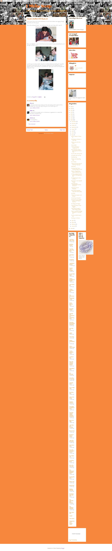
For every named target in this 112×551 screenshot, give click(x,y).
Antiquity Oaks (71, 383)
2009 (72, 120)
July (73, 131)
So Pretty (73, 193)
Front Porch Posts (71, 446)
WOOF (70, 516)
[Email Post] (45, 97)
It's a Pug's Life (71, 456)
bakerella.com (71, 255)
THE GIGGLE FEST (71, 369)
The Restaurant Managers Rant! (71, 471)
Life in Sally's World (72, 347)
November (74, 123)
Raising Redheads (71, 490)
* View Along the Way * (71, 352)
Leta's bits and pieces (71, 441)
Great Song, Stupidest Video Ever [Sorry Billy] (76, 191)
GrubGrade (71, 259)
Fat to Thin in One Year (71, 378)
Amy (31, 103)
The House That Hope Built (71, 495)
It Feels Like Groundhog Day (76, 159)
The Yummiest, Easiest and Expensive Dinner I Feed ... (76, 151)
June (73, 133)
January (73, 226)
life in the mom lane (71, 466)
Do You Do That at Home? (71, 435)
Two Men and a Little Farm (71, 250)
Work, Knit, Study (71, 398)
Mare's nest (71, 481)
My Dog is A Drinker (75, 218)
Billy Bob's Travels (71, 309)
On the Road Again (71, 274)
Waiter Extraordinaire (72, 341)
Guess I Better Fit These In (76, 137)
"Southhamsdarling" (71, 264)
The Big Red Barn (71, 477)
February (73, 224)
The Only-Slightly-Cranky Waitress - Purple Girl (71, 414)
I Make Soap (39, 6)
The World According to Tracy (71, 407)
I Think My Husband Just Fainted (76, 196)
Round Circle (71, 431)
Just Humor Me (71, 285)
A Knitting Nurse (71, 461)
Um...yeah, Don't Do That (76, 155)
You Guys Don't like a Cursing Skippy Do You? (76, 169)
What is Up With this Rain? (75, 143)
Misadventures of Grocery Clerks (71, 523)
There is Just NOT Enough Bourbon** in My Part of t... (76, 212)
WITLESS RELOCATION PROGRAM (72, 323)
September (74, 127)
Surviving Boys (71, 393)
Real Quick (73, 166)
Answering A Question (76, 198)
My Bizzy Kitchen (71, 245)
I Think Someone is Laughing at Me (75, 147)
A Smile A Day (71, 357)
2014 (72, 110)
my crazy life (71, 329)
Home (46, 130)
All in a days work (71, 388)
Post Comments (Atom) (48, 133)
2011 (71, 116)
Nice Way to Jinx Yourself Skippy (76, 181)
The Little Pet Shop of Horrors (71, 451)
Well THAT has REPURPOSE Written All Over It (76, 185)
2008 (72, 228)
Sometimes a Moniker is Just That (76, 140)
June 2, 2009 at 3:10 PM (35, 121)
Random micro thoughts (71, 269)
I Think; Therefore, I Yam (71, 290)
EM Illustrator (71, 374)
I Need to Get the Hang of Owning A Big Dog (76, 164)
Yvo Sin (31, 118)
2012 (72, 114)
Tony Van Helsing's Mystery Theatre (71, 363)
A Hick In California (71, 402)
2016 (72, 106)
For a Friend (73, 162)
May (73, 135)
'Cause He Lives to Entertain (75, 188)
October (73, 125)
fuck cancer (71, 518)
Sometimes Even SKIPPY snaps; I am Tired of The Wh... (76, 201)
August (73, 129)
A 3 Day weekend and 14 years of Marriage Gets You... (76, 175)
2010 (72, 118)
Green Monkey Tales (71, 304)
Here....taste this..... (71, 513)
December (74, 121)
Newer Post (30, 130)
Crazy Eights (73, 145)
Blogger (62, 548)
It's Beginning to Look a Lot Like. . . (76, 178)
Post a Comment (32, 124)
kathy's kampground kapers (72, 280)
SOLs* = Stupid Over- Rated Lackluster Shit (76, 172)
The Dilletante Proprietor (71, 507)
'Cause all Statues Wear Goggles (76, 206)
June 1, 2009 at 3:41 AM (34, 108)
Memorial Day (74, 157)
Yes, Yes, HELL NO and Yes (76, 153)
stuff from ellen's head (71, 240)
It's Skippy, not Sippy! (75, 203)
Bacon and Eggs (71, 421)
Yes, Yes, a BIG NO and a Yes (76, 216)
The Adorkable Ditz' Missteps (71, 501)
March (73, 222)
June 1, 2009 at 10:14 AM (35, 115)
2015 (72, 108)
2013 (72, 112)
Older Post (62, 130)
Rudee (31, 110)
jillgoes (70, 333)
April (73, 220)
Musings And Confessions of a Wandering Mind (71, 316)
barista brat (71, 485)
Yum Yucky (71, 337)
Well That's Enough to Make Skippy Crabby (76, 209)
